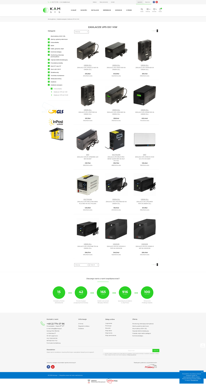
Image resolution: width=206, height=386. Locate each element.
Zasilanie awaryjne (56, 85)
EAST (87, 154)
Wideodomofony (56, 78)
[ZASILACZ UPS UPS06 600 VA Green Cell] (144, 50)
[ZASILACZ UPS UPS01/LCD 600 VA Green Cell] (87, 50)
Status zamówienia (104, 2)
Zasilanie (53, 82)
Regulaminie (194, 380)
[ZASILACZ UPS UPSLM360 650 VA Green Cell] (116, 184)
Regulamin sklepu (83, 326)
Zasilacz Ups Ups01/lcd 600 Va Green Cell (87, 68)
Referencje (107, 10)
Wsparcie (118, 10)
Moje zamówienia (110, 335)
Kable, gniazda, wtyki (57, 48)
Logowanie (108, 323)
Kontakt (113, 2)
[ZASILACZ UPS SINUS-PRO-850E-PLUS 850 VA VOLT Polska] (87, 184)
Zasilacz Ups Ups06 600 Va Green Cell (145, 68)
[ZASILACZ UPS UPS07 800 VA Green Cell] (87, 95)
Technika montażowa (57, 75)
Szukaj (141, 11)
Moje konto (108, 333)
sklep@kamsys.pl (66, 2)
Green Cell (88, 65)
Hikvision (116, 244)
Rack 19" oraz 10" (56, 66)
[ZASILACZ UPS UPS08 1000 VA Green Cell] (144, 95)
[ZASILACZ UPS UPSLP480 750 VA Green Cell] (87, 229)
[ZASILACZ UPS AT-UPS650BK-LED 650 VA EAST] (87, 139)
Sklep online (110, 319)
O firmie (129, 10)
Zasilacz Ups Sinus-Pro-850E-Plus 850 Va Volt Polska (87, 202)
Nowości (84, 10)
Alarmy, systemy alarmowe (59, 39)
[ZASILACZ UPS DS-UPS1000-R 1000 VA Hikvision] (116, 229)
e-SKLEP (73, 10)
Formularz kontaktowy (54, 343)
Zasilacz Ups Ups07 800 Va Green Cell (88, 113)
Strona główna (52, 19)
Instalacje (95, 10)
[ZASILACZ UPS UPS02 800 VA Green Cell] (116, 95)
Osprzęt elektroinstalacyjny (59, 60)
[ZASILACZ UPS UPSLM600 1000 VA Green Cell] (144, 184)
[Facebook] (154, 2)
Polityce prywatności (131, 354)
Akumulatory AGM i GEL (58, 36)
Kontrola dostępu (56, 52)
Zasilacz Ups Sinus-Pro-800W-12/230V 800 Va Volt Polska (116, 159)
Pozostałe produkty (57, 63)
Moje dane (108, 330)
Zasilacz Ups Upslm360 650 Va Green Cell (116, 202)
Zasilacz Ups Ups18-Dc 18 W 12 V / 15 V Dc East (144, 158)
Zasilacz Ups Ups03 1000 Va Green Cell (116, 68)
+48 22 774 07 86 (54, 2)
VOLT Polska (116, 154)
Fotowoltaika (55, 42)
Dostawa (94, 2)
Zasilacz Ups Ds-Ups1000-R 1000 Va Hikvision (116, 247)
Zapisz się (156, 350)
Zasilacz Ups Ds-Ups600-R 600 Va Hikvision (145, 247)
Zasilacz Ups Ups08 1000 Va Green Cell (144, 113)
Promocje (108, 326)
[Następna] (157, 30)
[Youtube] (157, 2)
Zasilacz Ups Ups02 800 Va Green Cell (116, 113)
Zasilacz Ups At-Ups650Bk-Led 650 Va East (87, 158)
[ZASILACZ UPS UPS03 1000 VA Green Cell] (116, 50)
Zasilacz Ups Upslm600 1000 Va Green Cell (144, 202)
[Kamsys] (51, 10)
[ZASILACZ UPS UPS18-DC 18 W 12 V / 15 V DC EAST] (144, 139)
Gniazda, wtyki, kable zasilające (141, 333)
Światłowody (55, 72)
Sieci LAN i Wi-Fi (56, 69)
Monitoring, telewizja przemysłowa (57, 55)
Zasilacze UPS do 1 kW (60, 92)
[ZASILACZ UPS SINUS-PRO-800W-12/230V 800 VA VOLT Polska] (116, 139)
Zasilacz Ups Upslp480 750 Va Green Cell (87, 247)
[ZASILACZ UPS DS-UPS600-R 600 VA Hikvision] (144, 229)
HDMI (52, 45)
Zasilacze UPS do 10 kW (61, 95)
